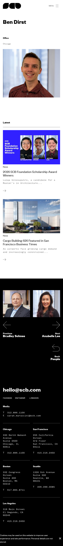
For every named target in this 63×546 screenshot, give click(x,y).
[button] (58, 6)
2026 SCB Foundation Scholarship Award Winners (30, 173)
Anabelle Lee (51, 336)
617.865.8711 (16, 490)
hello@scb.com (22, 389)
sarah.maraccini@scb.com (24, 415)
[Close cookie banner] (60, 538)
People (55, 359)
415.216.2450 (46, 452)
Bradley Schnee (14, 336)
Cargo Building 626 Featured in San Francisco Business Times (26, 242)
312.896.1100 (16, 412)
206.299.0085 (46, 487)
